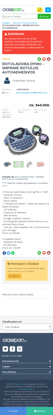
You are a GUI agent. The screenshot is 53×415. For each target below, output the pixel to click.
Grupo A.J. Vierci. (27, 389)
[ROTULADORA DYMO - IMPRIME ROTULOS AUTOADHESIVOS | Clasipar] (7, 162)
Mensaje (40, 411)
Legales (6, 366)
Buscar (45, 16)
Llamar (14, 411)
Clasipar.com (19, 384)
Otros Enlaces (9, 372)
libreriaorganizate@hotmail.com (31, 92)
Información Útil (10, 361)
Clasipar (6, 23)
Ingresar (15, 276)
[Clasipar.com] (13, 10)
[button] (40, 9)
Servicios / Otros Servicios (25, 23)
